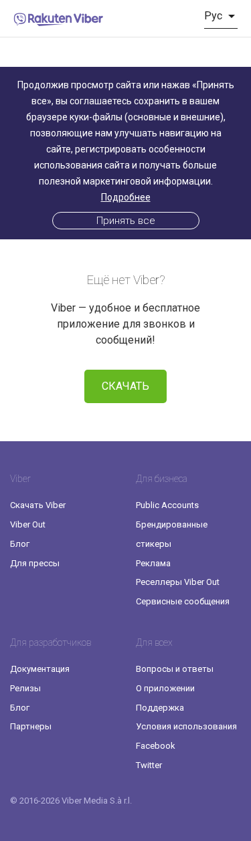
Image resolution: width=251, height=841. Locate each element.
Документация (40, 669)
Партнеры (31, 726)
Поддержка (160, 708)
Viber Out (28, 524)
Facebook (155, 746)
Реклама (153, 563)
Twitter (149, 765)
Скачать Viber (38, 505)
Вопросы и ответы (175, 669)
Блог (19, 544)
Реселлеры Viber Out (178, 582)
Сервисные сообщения (183, 601)
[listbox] (221, 16)
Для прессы (35, 563)
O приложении (165, 688)
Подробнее (126, 197)
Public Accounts (167, 505)
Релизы (25, 688)
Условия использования (186, 726)
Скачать (125, 386)
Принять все (125, 221)
